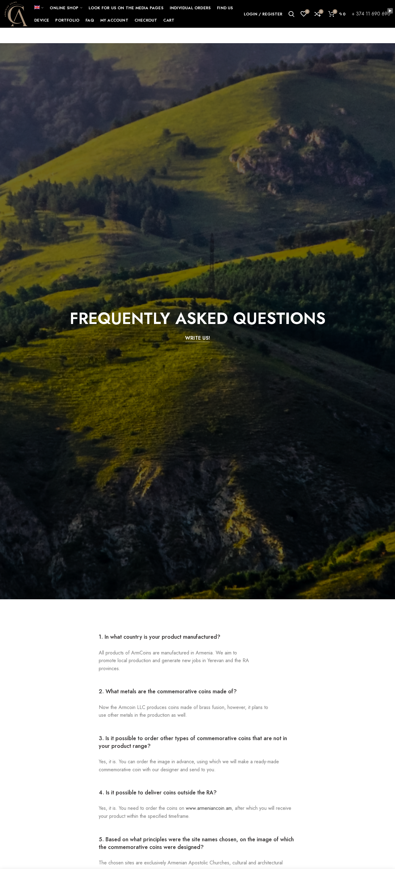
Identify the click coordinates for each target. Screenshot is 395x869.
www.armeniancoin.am (209, 808)
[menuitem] (39, 8)
